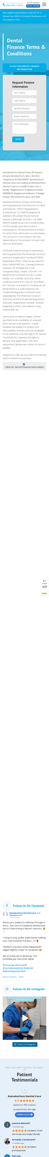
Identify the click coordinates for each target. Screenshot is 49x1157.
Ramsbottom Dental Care (23, 913)
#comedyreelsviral (13, 968)
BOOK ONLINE (33, 6)
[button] (24, 366)
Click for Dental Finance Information (24, 68)
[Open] (24, 1018)
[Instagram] (43, 1036)
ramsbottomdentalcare (24, 999)
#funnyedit (21, 965)
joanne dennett (21, 1123)
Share (21, 977)
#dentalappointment (14, 971)
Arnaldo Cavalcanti (23, 1139)
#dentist (28, 968)
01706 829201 (33, 2)
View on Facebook (10, 977)
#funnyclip (8, 965)
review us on (23, 1114)
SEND (18, 139)
